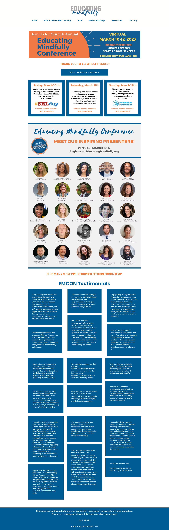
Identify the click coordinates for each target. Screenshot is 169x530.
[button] (57, 20)
